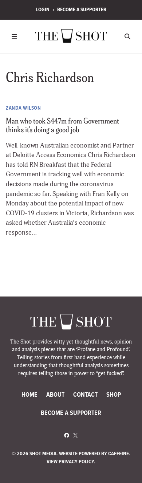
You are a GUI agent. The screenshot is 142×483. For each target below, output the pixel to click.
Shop (113, 394)
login (43, 9)
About (55, 394)
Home (29, 394)
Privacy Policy (76, 462)
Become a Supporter (81, 9)
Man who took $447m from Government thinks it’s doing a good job (62, 126)
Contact (85, 394)
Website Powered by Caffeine (94, 453)
